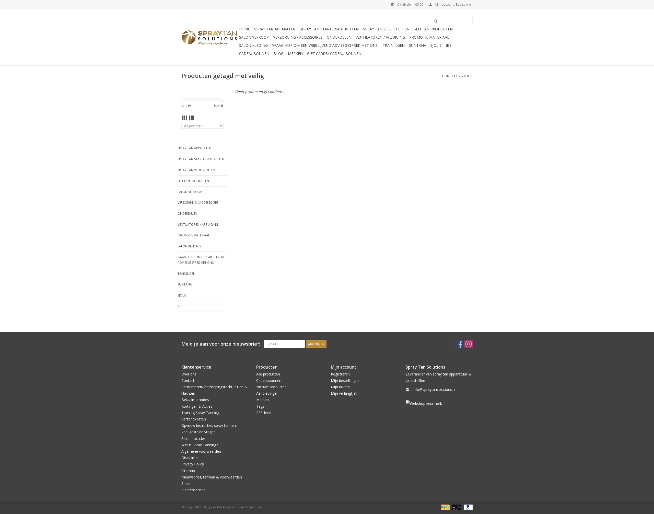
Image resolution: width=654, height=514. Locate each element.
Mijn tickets (340, 386)
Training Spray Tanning (200, 412)
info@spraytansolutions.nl (434, 389)
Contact (187, 380)
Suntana (417, 45)
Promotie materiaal (429, 37)
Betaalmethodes (195, 399)
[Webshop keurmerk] (439, 403)
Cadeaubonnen (254, 53)
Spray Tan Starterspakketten (329, 29)
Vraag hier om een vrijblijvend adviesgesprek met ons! (325, 45)
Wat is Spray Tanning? (199, 444)
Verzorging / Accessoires (297, 37)
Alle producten (268, 374)
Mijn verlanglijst (344, 393)
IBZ (449, 45)
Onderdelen (339, 37)
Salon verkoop (254, 37)
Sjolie (435, 45)
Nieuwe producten (271, 386)
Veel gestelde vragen (198, 431)
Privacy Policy (192, 464)
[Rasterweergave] (185, 118)
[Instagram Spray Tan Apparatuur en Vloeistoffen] (468, 344)
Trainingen (394, 45)
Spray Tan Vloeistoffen (386, 29)
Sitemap (188, 470)
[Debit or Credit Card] (456, 507)
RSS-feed (263, 412)
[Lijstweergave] (191, 118)
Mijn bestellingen (345, 380)
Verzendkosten (193, 419)
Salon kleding (253, 45)
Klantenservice (193, 489)
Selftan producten (433, 29)
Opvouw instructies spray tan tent (209, 425)
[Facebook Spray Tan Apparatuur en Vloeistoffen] (459, 344)
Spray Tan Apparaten (275, 29)
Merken (295, 53)
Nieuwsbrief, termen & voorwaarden (211, 477)
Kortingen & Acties (196, 406)
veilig (468, 76)
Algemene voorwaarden (201, 451)
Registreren (340, 374)
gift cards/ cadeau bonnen (334, 53)
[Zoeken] (435, 21)
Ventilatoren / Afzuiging (380, 37)
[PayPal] (444, 507)
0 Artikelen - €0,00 (410, 4)
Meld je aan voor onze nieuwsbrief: (220, 344)
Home (244, 29)
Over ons (188, 374)
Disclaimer (190, 457)
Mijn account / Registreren (454, 4)
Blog (279, 53)
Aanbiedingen (267, 393)
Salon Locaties (193, 438)
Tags (457, 76)
